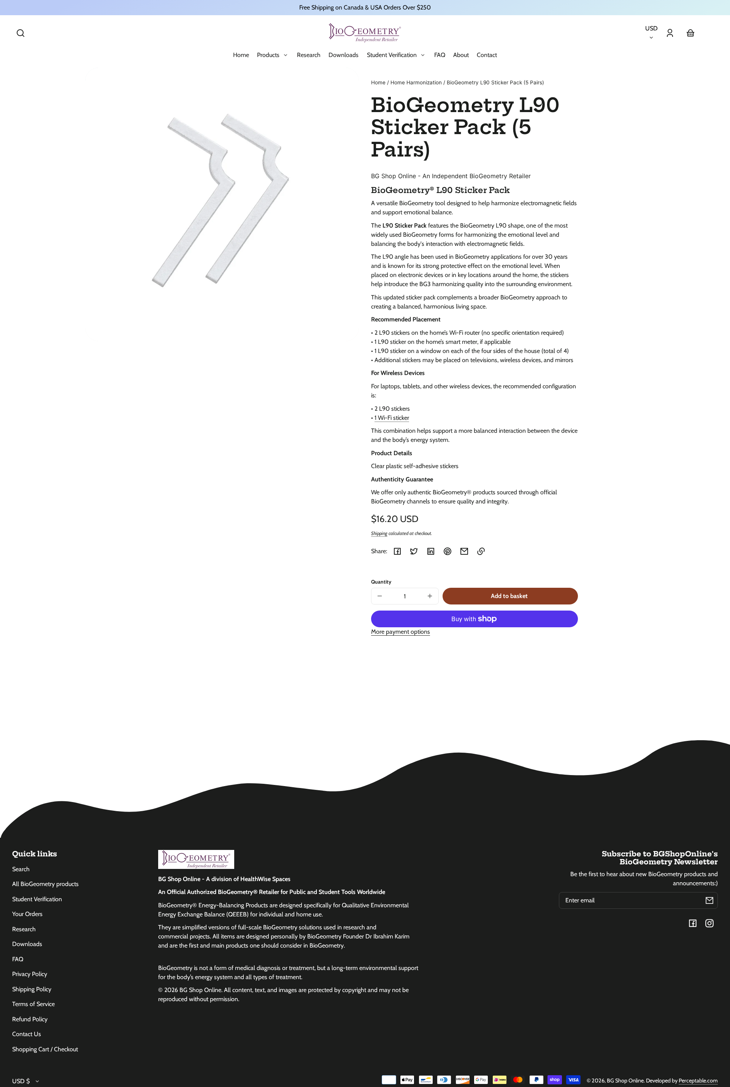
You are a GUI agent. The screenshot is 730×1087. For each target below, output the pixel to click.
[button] (20, 33)
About (461, 55)
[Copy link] (481, 551)
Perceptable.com (698, 1080)
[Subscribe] (709, 900)
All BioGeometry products (45, 884)
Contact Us (26, 1034)
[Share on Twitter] (414, 551)
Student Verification (37, 899)
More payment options (400, 631)
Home (241, 55)
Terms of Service (33, 1004)
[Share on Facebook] (397, 551)
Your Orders (27, 914)
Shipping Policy (31, 989)
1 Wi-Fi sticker (392, 417)
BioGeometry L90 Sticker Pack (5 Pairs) (495, 82)
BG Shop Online (625, 1080)
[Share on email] (464, 551)
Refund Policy (30, 1019)
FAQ (439, 55)
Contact (487, 55)
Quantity (381, 582)
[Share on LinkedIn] (430, 551)
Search (21, 869)
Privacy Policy (29, 974)
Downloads (343, 55)
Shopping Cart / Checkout (45, 1049)
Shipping (379, 533)
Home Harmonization (416, 82)
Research (309, 55)
